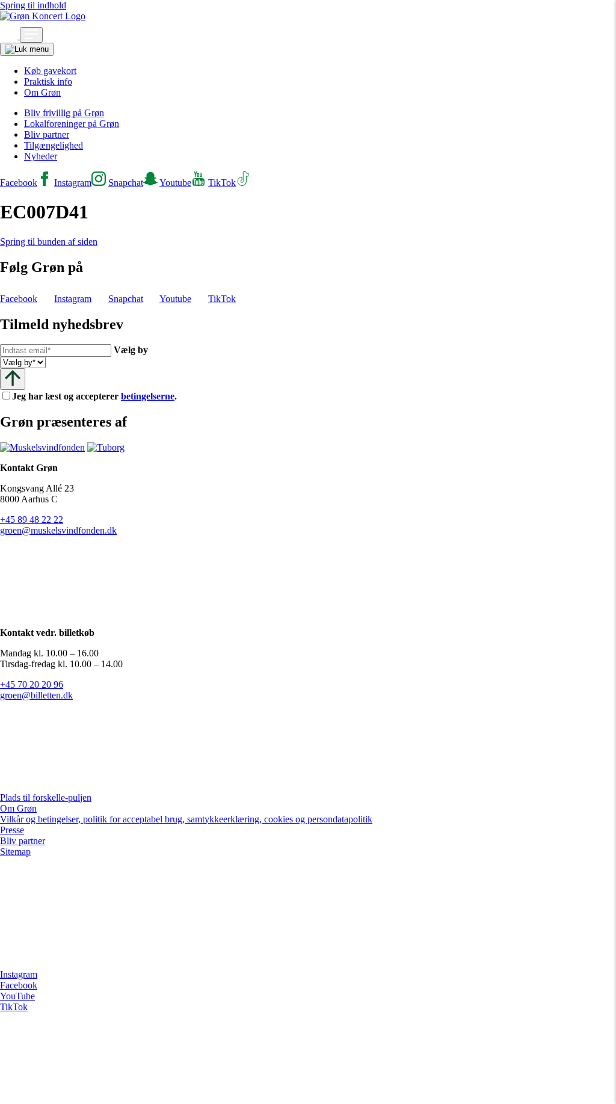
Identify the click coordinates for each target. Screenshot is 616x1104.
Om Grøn (42, 92)
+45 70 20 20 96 (31, 684)
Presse (12, 830)
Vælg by (131, 350)
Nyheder (40, 156)
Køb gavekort (50, 71)
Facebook (18, 985)
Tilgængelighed (53, 145)
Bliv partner (46, 134)
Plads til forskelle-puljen (45, 797)
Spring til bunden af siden (48, 241)
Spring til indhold (33, 5)
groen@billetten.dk (36, 695)
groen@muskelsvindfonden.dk (58, 530)
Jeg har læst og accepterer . (104, 396)
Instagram (18, 974)
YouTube (17, 996)
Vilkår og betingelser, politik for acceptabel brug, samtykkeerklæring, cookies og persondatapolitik (186, 819)
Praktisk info (48, 81)
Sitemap (15, 852)
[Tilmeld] (12, 378)
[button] (10, 36)
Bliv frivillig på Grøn (64, 113)
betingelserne (147, 396)
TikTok (14, 1007)
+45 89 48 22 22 (31, 519)
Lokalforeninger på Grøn (71, 124)
